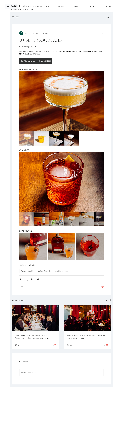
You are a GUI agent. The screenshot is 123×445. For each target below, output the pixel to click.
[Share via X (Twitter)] (26, 279)
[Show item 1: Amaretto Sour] (26, 138)
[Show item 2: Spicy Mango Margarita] (41, 138)
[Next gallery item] (100, 101)
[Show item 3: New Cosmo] (56, 138)
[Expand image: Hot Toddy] (33, 246)
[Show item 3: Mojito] (56, 219)
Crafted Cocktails (43, 271)
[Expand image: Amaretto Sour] (61, 101)
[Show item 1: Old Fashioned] (26, 219)
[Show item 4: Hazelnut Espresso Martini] (71, 219)
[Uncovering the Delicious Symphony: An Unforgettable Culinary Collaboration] (35, 318)
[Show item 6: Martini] (101, 219)
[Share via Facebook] (20, 279)
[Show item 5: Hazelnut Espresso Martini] (86, 219)
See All (108, 300)
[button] (108, 17)
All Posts (15, 17)
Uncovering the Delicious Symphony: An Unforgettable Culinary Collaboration (32, 337)
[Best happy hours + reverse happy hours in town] (87, 318)
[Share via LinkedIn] (32, 279)
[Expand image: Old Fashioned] (61, 182)
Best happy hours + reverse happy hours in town (86, 337)
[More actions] (102, 33)
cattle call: (20, 6)
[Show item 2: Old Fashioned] (41, 219)
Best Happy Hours (61, 271)
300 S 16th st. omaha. (38, 7)
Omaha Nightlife (27, 271)
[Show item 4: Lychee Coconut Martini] (71, 138)
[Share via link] (38, 279)
